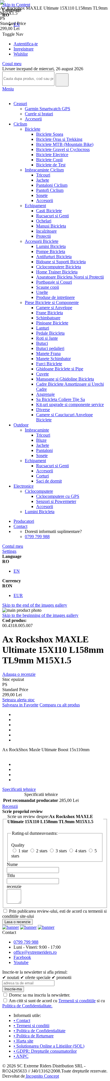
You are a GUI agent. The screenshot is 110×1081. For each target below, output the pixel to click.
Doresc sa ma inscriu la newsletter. (39, 995)
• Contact (22, 1020)
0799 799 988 (37, 536)
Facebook (22, 957)
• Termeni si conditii (31, 1025)
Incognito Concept (42, 1076)
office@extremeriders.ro (35, 952)
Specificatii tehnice (19, 789)
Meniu (8, 88)
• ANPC (21, 1056)
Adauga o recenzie (19, 674)
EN (17, 571)
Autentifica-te (26, 43)
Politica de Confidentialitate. (27, 1005)
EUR (18, 595)
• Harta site (23, 1040)
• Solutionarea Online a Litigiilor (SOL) (49, 1046)
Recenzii (10, 806)
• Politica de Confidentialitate (39, 1030)
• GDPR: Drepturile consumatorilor (45, 1051)
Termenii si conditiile (77, 1000)
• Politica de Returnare (34, 1035)
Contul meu (12, 546)
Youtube (21, 962)
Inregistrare (24, 48)
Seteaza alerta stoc (18, 699)
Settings (9, 551)
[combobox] (28, 78)
